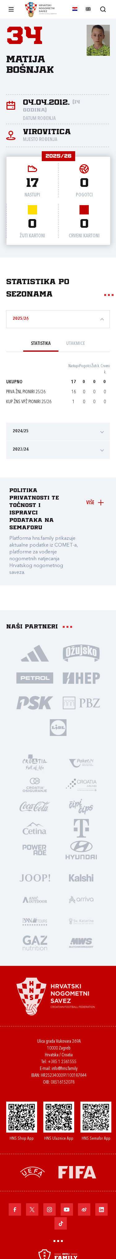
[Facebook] (15, 1209)
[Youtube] (67, 1209)
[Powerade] (35, 850)
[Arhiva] (103, 9)
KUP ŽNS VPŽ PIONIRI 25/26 (28, 402)
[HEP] (81, 677)
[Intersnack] (81, 806)
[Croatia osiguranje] (35, 784)
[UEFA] (32, 1171)
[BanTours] (35, 921)
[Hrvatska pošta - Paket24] (81, 763)
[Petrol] (35, 677)
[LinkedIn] (101, 1209)
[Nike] (35, 653)
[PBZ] (81, 702)
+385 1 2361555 (62, 1062)
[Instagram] (49, 1209)
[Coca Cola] (35, 806)
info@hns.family (65, 1069)
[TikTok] (60, 1223)
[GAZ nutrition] (35, 942)
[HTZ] (35, 763)
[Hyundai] (81, 850)
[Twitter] (32, 1209)
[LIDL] (58, 727)
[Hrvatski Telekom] (81, 828)
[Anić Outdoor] (35, 899)
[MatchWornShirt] (81, 942)
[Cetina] (35, 828)
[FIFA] (77, 1171)
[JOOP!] (35, 877)
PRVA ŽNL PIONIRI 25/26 (25, 392)
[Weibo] (84, 1209)
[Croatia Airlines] (81, 784)
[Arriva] (81, 899)
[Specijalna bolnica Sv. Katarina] (81, 921)
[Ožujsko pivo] (81, 653)
